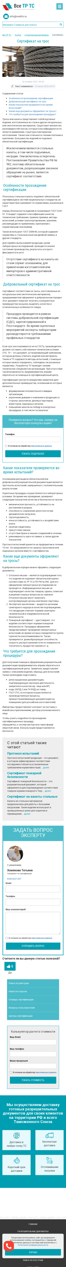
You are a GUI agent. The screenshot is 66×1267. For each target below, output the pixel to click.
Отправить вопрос (33, 946)
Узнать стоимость (33, 1080)
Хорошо (33, 1252)
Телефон (10, 434)
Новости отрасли (18, 991)
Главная (33, 1224)
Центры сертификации (21, 1015)
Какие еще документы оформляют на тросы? (32, 111)
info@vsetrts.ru (18, 16)
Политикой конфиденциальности (33, 1245)
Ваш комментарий (16, 909)
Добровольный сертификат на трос (27, 101)
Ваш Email (15, 1036)
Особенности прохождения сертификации (31, 98)
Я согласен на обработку (30, 446)
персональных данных (41, 446)
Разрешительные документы (33, 1231)
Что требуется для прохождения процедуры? (32, 114)
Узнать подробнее (33, 453)
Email (8, 883)
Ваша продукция (19, 1060)
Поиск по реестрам (19, 983)
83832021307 (14, 878)
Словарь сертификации (21, 999)
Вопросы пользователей (22, 1007)
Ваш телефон (17, 1048)
